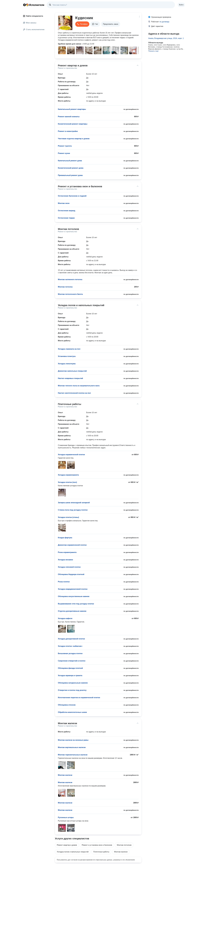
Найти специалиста (34, 16)
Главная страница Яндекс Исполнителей (33, 5)
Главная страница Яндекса (24, 5)
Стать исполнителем (35, 29)
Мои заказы (31, 23)
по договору (164, 22)
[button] (82, 24)
